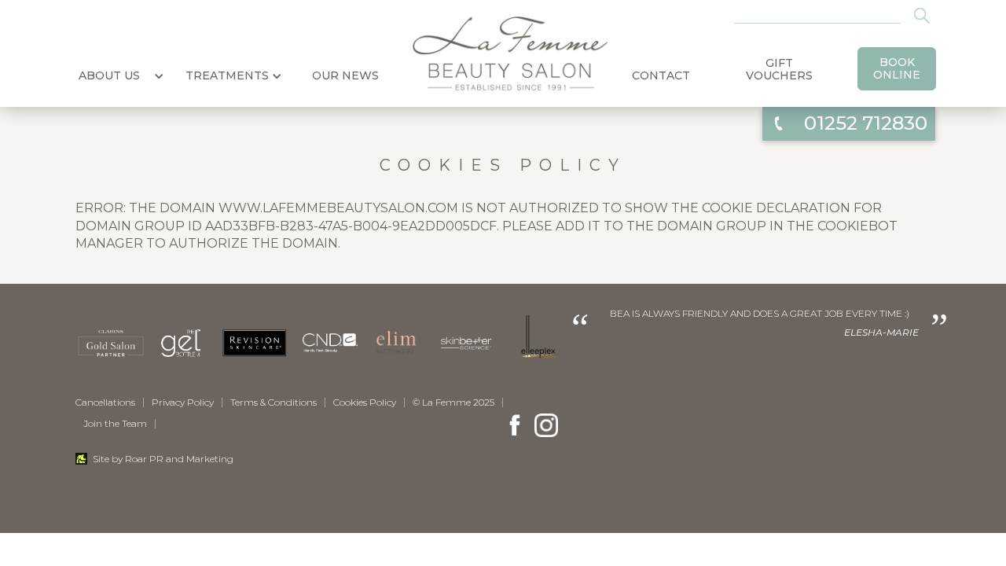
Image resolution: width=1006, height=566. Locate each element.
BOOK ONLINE (896, 69)
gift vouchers (779, 69)
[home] (503, 53)
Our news (345, 75)
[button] (109, 70)
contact (661, 75)
